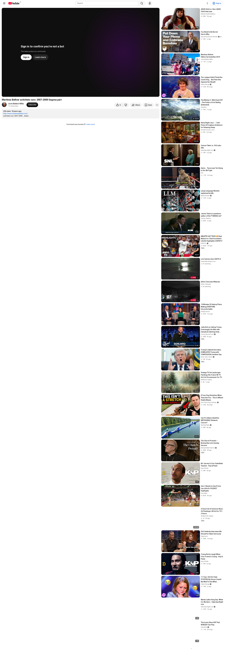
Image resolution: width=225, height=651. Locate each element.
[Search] (142, 3)
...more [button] (25, 116)
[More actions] (157, 105)
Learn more (90, 124)
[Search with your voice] (149, 3)
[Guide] (4, 3)
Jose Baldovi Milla (16, 104)
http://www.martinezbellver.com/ (15, 113)
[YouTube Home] (14, 3)
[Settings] (207, 3)
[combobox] (107, 3)
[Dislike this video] (125, 105)
